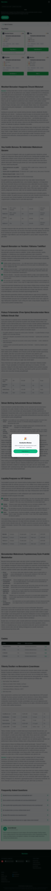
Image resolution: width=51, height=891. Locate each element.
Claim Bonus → (25, 451)
